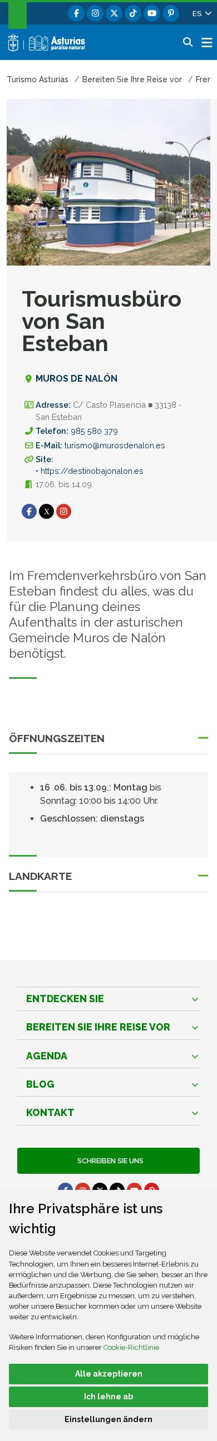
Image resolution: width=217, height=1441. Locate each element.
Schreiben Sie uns (109, 1161)
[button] (201, 13)
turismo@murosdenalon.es (115, 445)
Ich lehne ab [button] (108, 1396)
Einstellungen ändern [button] (108, 1419)
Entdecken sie (65, 998)
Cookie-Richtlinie (131, 1347)
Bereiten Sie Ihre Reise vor (98, 1027)
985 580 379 (94, 431)
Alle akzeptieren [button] (108, 1373)
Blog (40, 1084)
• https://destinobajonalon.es (90, 471)
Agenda (46, 1056)
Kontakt (50, 1112)
